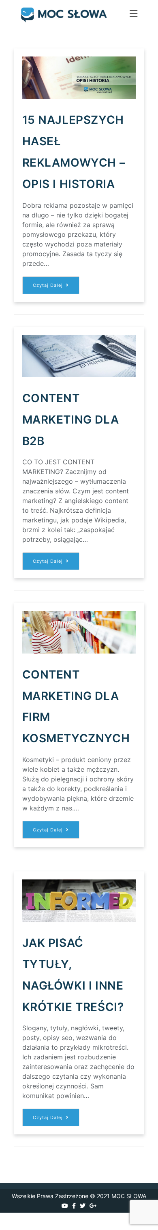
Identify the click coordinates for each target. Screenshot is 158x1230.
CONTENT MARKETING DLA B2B (70, 419)
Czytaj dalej (56, 288)
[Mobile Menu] (134, 15)
